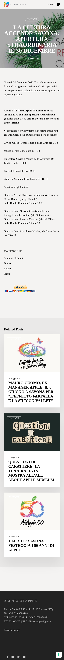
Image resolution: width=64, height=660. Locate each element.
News (7, 273)
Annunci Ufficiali (13, 258)
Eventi (32, 19)
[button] (53, 4)
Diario (7, 263)
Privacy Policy (12, 629)
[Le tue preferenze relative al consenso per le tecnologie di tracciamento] (59, 655)
